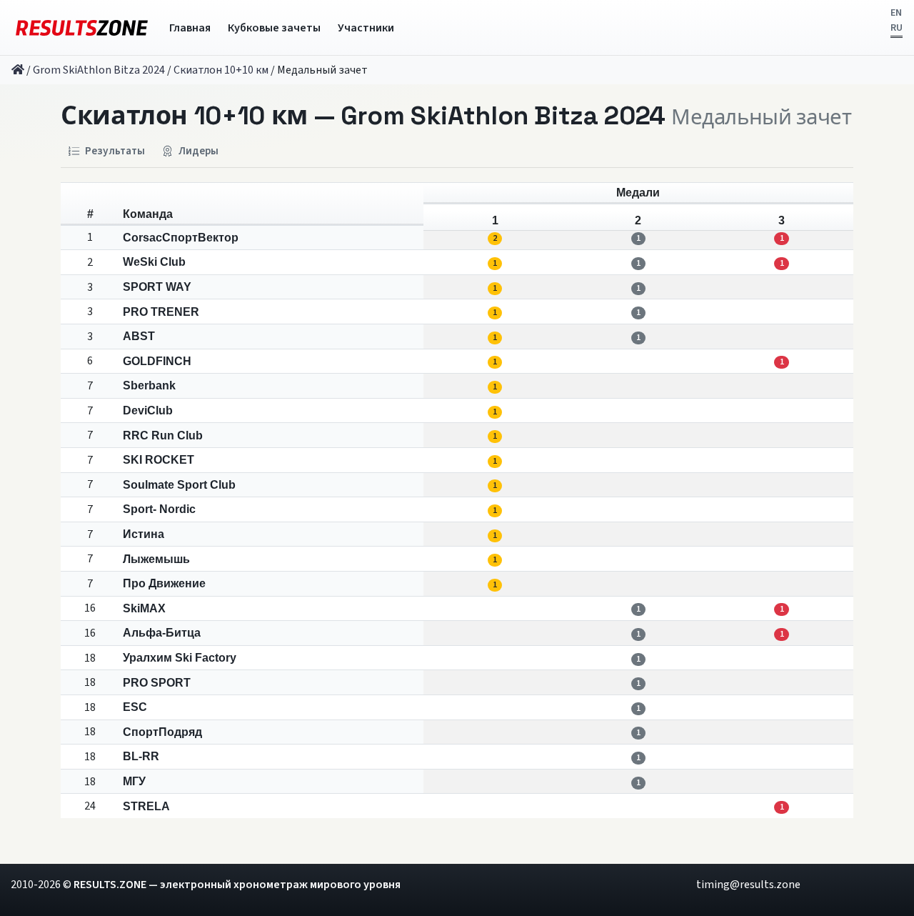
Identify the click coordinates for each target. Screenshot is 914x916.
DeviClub (148, 410)
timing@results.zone (748, 884)
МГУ (134, 781)
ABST (139, 336)
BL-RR (141, 756)
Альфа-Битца (162, 633)
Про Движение (164, 583)
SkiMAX (144, 608)
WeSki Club (154, 262)
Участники (366, 28)
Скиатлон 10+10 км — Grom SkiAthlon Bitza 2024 (363, 115)
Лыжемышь (156, 559)
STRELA (146, 806)
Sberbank (149, 385)
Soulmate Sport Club (179, 485)
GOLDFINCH (157, 361)
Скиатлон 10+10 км (221, 70)
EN (896, 13)
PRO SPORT (157, 683)
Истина (143, 534)
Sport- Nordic (159, 509)
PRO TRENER (161, 312)
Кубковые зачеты (274, 28)
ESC (135, 707)
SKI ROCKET (158, 460)
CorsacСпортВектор (180, 238)
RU (896, 28)
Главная (190, 28)
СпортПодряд (162, 732)
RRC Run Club (163, 435)
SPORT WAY (157, 287)
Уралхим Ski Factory (179, 658)
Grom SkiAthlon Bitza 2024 (99, 70)
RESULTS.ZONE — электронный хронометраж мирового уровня (237, 884)
